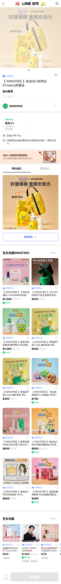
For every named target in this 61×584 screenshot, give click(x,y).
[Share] (55, 74)
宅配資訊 (44, 168)
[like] (28, 288)
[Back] (4, 3)
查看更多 (28, 236)
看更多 (53, 252)
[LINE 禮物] (30, 3)
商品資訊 (16, 168)
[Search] (57, 3)
